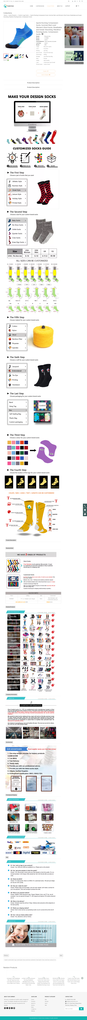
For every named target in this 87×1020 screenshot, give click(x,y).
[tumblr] (79, 1)
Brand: (37, 38)
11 (65, 63)
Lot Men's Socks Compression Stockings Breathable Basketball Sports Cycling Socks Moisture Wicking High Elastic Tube (28, 981)
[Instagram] (12, 1008)
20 (82, 63)
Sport (46, 1003)
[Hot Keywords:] (68, 1)
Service (32, 1005)
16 (74, 63)
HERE (26, 602)
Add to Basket (45, 74)
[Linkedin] (75, 1)
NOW (51, 602)
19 (80, 63)
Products (33, 1001)
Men (46, 999)
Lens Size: (38, 43)
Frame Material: (40, 41)
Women (46, 1001)
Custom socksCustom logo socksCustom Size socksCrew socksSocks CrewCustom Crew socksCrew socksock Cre (30, 959)
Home (32, 999)
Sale (46, 1005)
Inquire (45, 71)
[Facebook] (73, 1)
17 (76, 63)
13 (69, 63)
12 (67, 63)
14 (71, 63)
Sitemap (33, 1011)
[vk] (82, 1)
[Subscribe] (81, 1008)
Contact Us (33, 1009)
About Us (33, 1003)
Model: (38, 36)
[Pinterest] (14, 1008)
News (32, 1007)
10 (82, 60)
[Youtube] (9, 1008)
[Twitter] (77, 1)
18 (78, 63)
